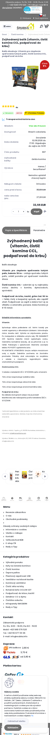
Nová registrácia (41, 18)
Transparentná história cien (20, 119)
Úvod (4, 34)
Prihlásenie (27, 18)
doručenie (7, 7)
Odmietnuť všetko (16, 721)
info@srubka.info (19, 636)
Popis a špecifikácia (16, 230)
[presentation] (5, 476)
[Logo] (25, 26)
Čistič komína (17, 34)
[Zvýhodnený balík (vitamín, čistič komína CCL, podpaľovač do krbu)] (25, 78)
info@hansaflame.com (18, 433)
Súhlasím (12, 727)
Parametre (39, 230)
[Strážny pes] (44, 212)
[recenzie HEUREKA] (33, 7)
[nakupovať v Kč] (41, 15)
